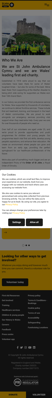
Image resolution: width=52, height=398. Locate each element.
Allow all (34, 222)
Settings (16, 222)
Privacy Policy (11, 204)
